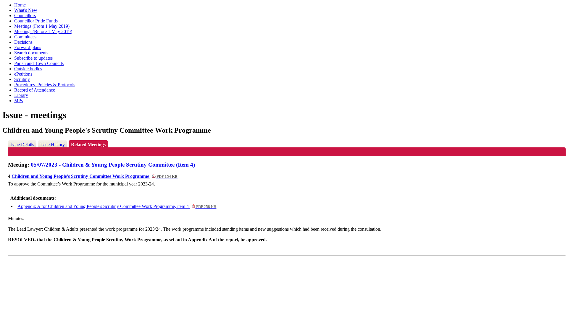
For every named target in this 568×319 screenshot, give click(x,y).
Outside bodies (28, 68)
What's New (25, 10)
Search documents (31, 52)
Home (20, 4)
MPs (18, 100)
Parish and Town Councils (39, 63)
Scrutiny (22, 79)
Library (21, 95)
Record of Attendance (34, 89)
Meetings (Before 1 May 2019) (43, 31)
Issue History (52, 144)
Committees (25, 36)
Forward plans (27, 47)
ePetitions (23, 74)
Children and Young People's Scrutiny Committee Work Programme (95, 176)
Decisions (23, 42)
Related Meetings (88, 144)
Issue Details (22, 144)
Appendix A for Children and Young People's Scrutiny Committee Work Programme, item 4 (116, 206)
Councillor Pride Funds (36, 20)
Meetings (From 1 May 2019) (42, 26)
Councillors (25, 15)
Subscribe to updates (33, 58)
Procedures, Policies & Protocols (44, 84)
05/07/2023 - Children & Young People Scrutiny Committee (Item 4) (113, 165)
